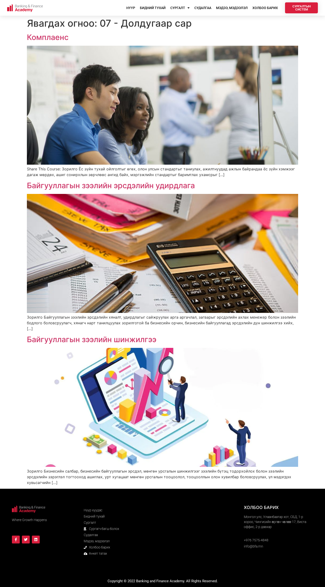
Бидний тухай (153, 8)
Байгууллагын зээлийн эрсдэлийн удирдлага (111, 185)
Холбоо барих (265, 8)
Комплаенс (87, 37)
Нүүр (130, 8)
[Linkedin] (36, 539)
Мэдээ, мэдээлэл (232, 8)
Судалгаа (202, 8)
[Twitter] (26, 539)
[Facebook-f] (16, 539)
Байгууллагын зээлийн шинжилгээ (91, 339)
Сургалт (177, 8)
